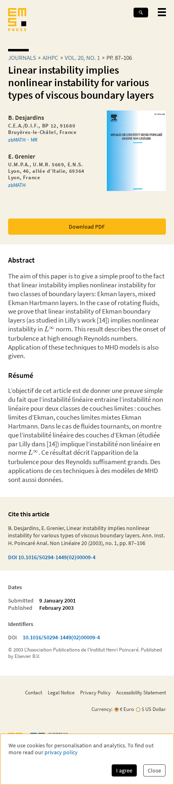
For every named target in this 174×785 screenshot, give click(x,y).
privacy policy (61, 752)
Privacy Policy (95, 692)
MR (34, 139)
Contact (33, 692)
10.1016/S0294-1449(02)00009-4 (61, 637)
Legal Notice (61, 692)
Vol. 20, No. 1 (82, 58)
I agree (124, 770)
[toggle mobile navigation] (162, 12)
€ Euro (127, 709)
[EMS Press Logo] (17, 20)
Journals (22, 58)
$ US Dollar (154, 709)
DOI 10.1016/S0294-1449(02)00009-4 (51, 557)
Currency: (101, 709)
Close (154, 770)
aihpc (50, 58)
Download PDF (87, 226)
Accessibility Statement (141, 692)
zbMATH (16, 139)
